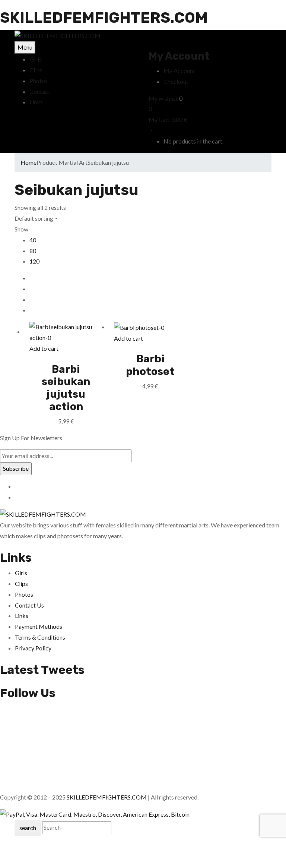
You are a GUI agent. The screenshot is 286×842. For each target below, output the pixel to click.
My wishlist (163, 98)
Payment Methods (38, 626)
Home (28, 162)
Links (21, 615)
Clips (21, 583)
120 (34, 261)
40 (32, 239)
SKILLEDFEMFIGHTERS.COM (104, 17)
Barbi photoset (150, 365)
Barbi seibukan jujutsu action (66, 388)
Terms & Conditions (40, 637)
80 (32, 250)
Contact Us (29, 605)
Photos (24, 594)
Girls (21, 572)
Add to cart (43, 348)
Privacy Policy (33, 648)
